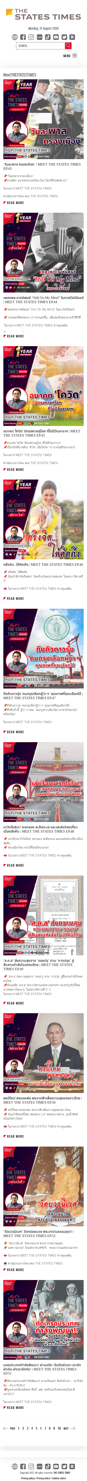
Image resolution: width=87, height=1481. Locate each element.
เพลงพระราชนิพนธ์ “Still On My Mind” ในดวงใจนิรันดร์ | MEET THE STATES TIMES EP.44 (43, 300)
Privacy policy (28, 1478)
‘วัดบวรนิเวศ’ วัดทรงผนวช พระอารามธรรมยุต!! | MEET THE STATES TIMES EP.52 (38, 1234)
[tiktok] (48, 36)
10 (59, 1428)
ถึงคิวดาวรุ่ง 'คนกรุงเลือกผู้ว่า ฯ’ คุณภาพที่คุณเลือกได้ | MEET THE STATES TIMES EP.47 (43, 696)
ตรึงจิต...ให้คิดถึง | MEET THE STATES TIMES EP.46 (43, 564)
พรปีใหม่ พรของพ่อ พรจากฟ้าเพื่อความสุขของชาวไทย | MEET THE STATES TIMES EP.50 (42, 1100)
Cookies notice (59, 1478)
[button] (70, 56)
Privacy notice (44, 1478)
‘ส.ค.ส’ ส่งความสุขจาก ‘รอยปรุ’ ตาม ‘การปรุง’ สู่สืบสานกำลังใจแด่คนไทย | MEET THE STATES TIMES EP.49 (38, 965)
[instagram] (32, 36)
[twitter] (64, 36)
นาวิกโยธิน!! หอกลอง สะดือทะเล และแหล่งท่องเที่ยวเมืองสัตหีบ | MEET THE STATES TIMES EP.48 (40, 829)
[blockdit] (71, 36)
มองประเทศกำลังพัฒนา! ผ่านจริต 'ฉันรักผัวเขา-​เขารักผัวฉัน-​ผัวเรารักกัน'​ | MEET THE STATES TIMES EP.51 (42, 1369)
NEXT (66, 1428)
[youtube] (57, 36)
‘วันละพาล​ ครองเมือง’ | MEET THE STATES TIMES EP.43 (42, 166)
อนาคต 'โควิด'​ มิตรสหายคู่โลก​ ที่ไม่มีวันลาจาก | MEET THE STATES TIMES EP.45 (41, 433)
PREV (12, 1428)
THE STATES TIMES (62, 1472)
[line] (40, 36)
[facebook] (24, 36)
